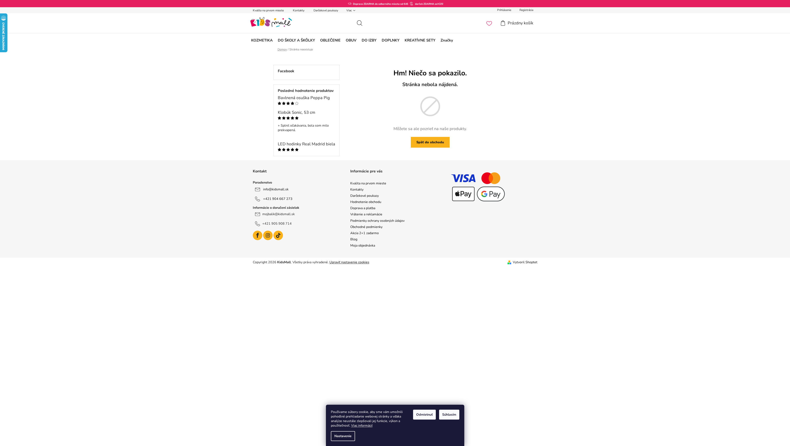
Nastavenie (343, 436)
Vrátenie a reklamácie (366, 214)
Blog (353, 239)
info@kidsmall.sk (276, 189)
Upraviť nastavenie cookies (349, 262)
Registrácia (526, 10)
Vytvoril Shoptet (525, 262)
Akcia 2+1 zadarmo (364, 233)
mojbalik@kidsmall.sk (278, 214)
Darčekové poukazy (326, 10)
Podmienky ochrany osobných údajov (377, 220)
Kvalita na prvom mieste (268, 10)
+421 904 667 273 (277, 199)
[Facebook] (257, 235)
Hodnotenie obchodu (365, 202)
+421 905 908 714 (277, 223)
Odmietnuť (424, 414)
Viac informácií (362, 425)
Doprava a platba (362, 208)
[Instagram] (268, 235)
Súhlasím (449, 414)
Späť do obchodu (430, 142)
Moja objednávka (362, 245)
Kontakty (298, 10)
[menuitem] (262, 40)
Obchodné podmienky (366, 227)
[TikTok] (278, 235)
